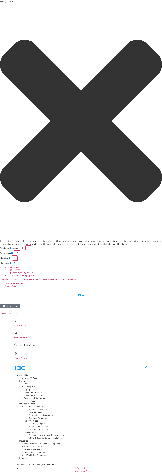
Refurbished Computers (34, 398)
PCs (26, 384)
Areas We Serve (31, 378)
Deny (15, 279)
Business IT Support (38, 418)
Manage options (12, 267)
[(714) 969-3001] (15, 320)
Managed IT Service (38, 409)
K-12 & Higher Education (35, 455)
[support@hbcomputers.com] (15, 332)
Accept (5, 279)
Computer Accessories (34, 395)
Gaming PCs (29, 386)
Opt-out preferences (14, 283)
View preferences (30, 279)
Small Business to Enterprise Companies (42, 443)
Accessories (29, 401)
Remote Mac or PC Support (41, 415)
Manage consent (9, 313)
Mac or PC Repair (37, 424)
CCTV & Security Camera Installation (45, 438)
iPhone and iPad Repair (39, 426)
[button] (81, 121)
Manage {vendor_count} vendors (19, 272)
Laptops (27, 389)
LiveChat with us (27, 345)
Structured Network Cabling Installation (46, 435)
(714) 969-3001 (20, 325)
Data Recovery (35, 412)
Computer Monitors (33, 392)
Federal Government (33, 449)
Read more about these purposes (20, 275)
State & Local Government (36, 452)
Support (23, 458)
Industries (23, 441)
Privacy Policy (11, 286)
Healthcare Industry (33, 446)
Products (23, 381)
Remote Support (20, 358)
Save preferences (50, 279)
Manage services (12, 270)
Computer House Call (38, 429)
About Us (23, 375)
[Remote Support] (15, 353)
